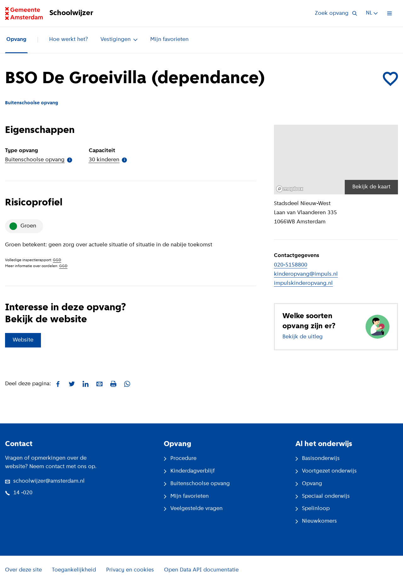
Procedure (183, 459)
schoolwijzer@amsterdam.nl (49, 481)
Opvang (16, 40)
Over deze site (23, 570)
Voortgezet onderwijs (329, 471)
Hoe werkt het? (68, 40)
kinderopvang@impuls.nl (306, 274)
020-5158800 (290, 265)
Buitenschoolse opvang (200, 484)
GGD (57, 260)
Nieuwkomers (319, 521)
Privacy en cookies (130, 570)
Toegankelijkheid (74, 570)
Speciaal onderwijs (326, 496)
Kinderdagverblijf (192, 471)
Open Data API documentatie (201, 570)
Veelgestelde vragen (196, 509)
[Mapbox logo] (290, 188)
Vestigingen (115, 40)
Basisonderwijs (321, 459)
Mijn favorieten (169, 40)
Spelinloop (316, 509)
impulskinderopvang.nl (303, 283)
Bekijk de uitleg (302, 337)
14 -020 (22, 493)
